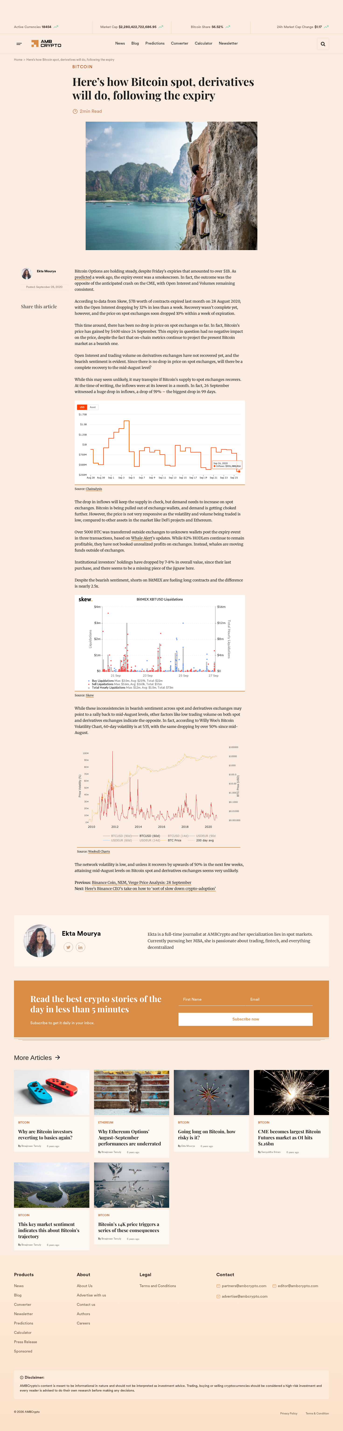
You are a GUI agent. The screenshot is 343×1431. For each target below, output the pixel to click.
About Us (84, 1286)
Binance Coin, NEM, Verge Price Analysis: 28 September (141, 882)
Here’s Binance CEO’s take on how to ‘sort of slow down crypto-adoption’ (150, 888)
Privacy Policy (288, 1413)
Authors (83, 1314)
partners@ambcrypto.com (244, 1286)
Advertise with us (91, 1295)
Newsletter (228, 44)
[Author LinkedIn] (80, 947)
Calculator (203, 44)
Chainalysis (94, 489)
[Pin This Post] (46, 318)
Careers (83, 1323)
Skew (90, 695)
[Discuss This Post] (25, 329)
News (120, 44)
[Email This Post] (56, 318)
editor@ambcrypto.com (298, 1286)
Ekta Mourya (46, 271)
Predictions (154, 44)
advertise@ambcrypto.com (245, 1297)
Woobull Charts (99, 851)
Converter (179, 44)
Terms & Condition (317, 1413)
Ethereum (105, 1122)
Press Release (25, 1342)
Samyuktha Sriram (271, 1152)
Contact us (86, 1305)
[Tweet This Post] (36, 318)
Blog (135, 44)
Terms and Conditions (158, 1286)
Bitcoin (82, 67)
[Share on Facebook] (25, 318)
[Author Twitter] (68, 947)
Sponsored (23, 1351)
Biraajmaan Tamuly (31, 1146)
